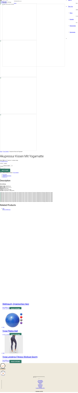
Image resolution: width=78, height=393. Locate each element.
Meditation (40, 382)
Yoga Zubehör (6, 151)
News (40, 383)
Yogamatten (40, 380)
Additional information (6, 175)
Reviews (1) (4, 176)
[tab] (40, 174)
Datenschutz (40, 384)
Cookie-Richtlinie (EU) (40, 388)
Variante (1, 166)
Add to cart (5, 170)
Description (4, 174)
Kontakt (40, 386)
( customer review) (4, 161)
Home (1, 151)
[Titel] (33, 66)
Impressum (40, 385)
